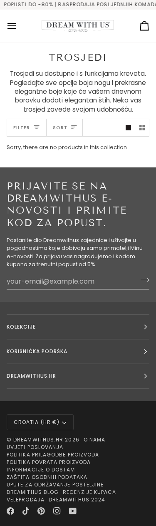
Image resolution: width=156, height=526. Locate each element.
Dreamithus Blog (33, 492)
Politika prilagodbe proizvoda (53, 454)
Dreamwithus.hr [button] (31, 375)
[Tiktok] (25, 511)
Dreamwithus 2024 (77, 499)
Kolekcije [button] (21, 326)
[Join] (142, 280)
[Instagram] (57, 511)
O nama (94, 439)
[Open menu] (19, 26)
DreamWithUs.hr (38, 439)
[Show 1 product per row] (128, 127)
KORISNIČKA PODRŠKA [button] (37, 351)
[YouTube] (73, 511)
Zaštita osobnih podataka (47, 477)
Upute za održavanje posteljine (55, 484)
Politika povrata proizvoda (49, 462)
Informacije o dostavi (41, 469)
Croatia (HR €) (36, 422)
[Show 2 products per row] (142, 127)
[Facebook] (10, 511)
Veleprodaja (26, 499)
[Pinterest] (41, 511)
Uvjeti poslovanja (35, 447)
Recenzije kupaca (89, 492)
